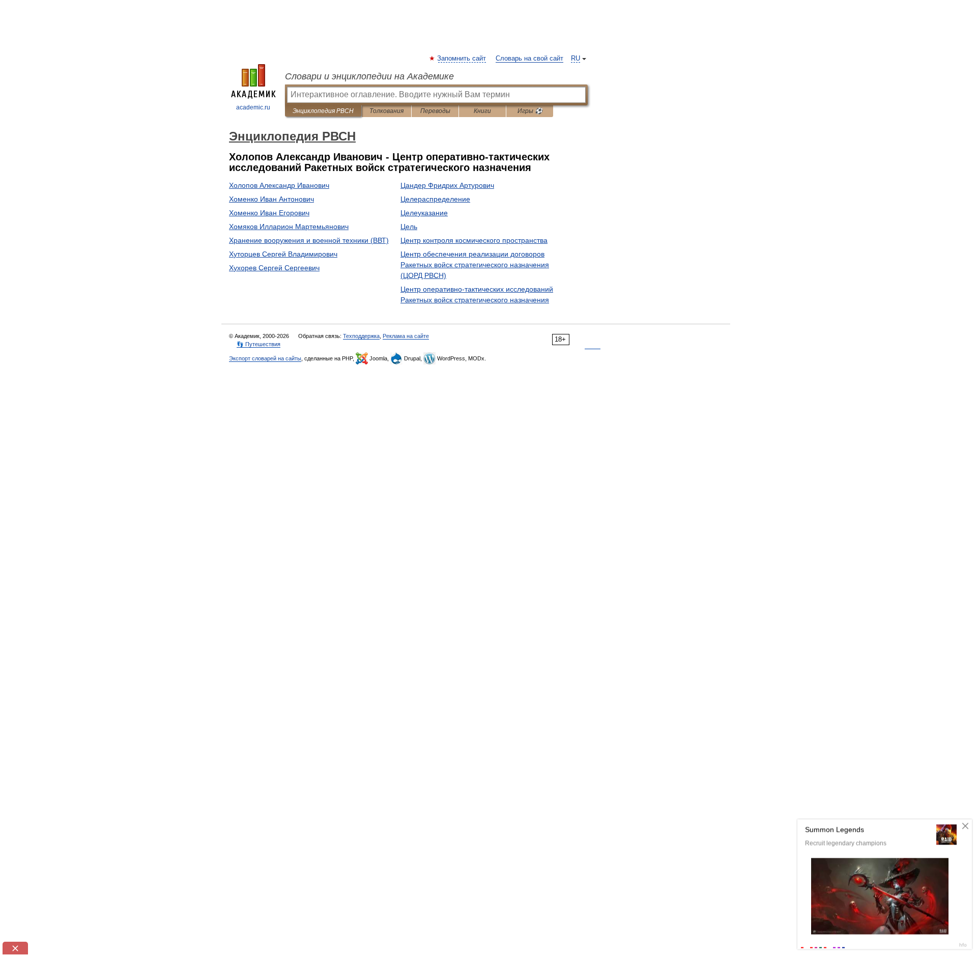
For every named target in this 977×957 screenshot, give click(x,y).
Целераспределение (435, 199)
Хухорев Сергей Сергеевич (274, 268)
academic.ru (253, 107)
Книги (482, 111)
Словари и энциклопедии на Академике (369, 76)
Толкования (386, 111)
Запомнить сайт (462, 58)
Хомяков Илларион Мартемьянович (289, 226)
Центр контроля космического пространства (474, 240)
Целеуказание (424, 213)
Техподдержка (361, 336)
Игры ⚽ (530, 111)
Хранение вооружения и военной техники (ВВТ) (309, 240)
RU (575, 58)
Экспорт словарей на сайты (265, 358)
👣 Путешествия (258, 344)
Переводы (435, 111)
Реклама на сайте (406, 336)
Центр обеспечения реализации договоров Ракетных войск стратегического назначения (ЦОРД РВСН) (474, 264)
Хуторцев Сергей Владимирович (283, 254)
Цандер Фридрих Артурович (447, 185)
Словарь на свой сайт (529, 58)
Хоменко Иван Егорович (269, 213)
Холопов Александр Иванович (279, 185)
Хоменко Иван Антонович (271, 199)
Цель (408, 226)
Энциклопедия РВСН (323, 111)
